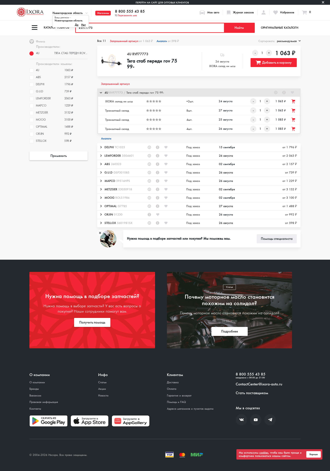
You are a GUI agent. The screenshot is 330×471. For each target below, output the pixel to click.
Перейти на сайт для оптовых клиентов (162, 2)
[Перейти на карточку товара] (111, 61)
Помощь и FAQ (176, 402)
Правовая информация (43, 402)
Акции (102, 389)
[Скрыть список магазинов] (100, 92)
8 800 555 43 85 (130, 11)
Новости (103, 395)
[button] (199, 92)
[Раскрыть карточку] (100, 147)
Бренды (34, 389)
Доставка (173, 382)
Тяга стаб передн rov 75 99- (152, 64)
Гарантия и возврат (179, 395)
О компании (37, 382)
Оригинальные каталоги (279, 28)
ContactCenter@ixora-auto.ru (259, 384)
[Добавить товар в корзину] (293, 101)
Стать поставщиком (252, 393)
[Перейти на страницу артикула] (284, 92)
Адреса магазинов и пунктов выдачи (190, 408)
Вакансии (35, 395)
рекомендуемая (287, 41)
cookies (263, 453)
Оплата (171, 389)
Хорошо (313, 454)
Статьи (102, 382)
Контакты (35, 408)
